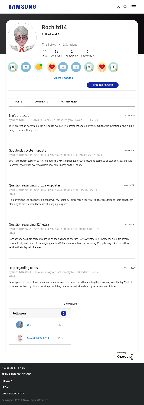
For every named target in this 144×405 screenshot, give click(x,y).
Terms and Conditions (17, 374)
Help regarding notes (23, 268)
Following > (87, 53)
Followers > (72, 53)
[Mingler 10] (76, 67)
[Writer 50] (13, 67)
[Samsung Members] (22, 6)
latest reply (63, 120)
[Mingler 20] (63, 67)
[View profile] (19, 324)
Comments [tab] (41, 101)
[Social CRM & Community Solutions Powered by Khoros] (125, 355)
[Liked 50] (52, 67)
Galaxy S (48, 120)
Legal (5, 387)
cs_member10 (83, 228)
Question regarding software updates (34, 185)
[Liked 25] (102, 67)
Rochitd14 (18, 120)
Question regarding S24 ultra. (29, 224)
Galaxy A (49, 272)
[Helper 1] (39, 67)
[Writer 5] (113, 67)
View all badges (63, 78)
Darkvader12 (83, 272)
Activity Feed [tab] (69, 101)
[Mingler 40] (26, 67)
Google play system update (27, 150)
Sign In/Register (103, 84)
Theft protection (20, 116)
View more (70, 303)
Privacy (7, 380)
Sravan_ (79, 120)
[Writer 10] (89, 67)
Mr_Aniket (81, 155)
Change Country (13, 393)
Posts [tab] (18, 101)
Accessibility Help (14, 367)
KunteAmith (82, 189)
